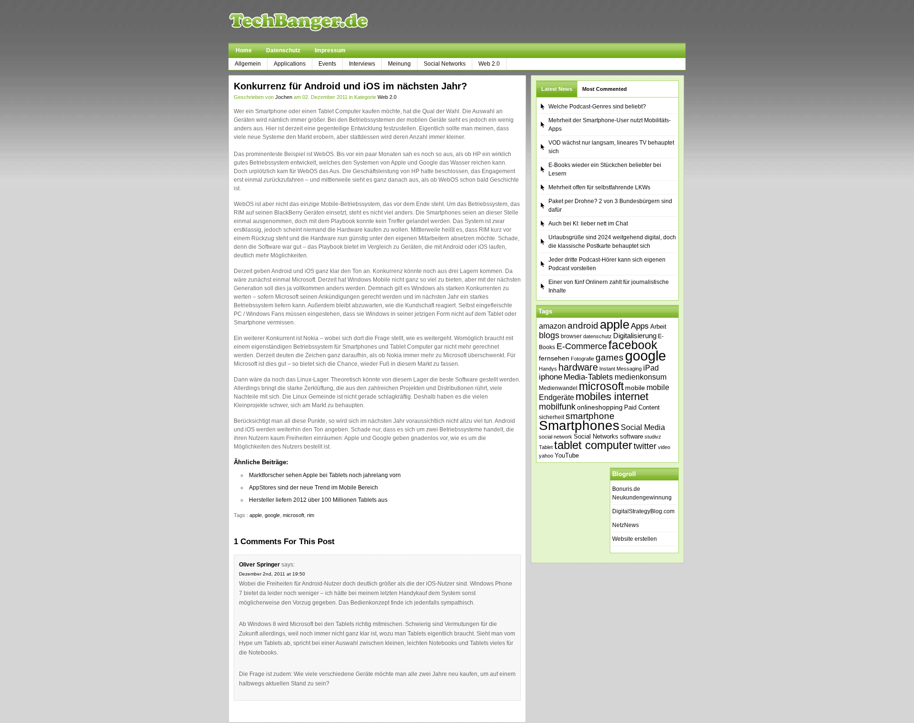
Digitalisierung (634, 336)
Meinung (399, 63)
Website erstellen (634, 539)
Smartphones (579, 425)
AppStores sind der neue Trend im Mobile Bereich (313, 487)
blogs (549, 335)
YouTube (567, 455)
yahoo (546, 456)
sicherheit (551, 417)
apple (255, 515)
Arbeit (658, 326)
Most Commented (604, 89)
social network (555, 437)
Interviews (362, 63)
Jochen (283, 97)
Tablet (546, 447)
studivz (653, 437)
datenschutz (597, 336)
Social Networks (445, 63)
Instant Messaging (620, 368)
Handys (548, 368)
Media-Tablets (588, 376)
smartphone (590, 416)
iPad (651, 367)
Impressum (330, 50)
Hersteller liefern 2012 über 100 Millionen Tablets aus (318, 500)
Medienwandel (558, 388)
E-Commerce (581, 346)
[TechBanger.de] (321, 21)
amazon (552, 326)
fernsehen (554, 358)
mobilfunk (557, 406)
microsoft (293, 515)
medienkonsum (640, 377)
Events (327, 63)
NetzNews (625, 525)
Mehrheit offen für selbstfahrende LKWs (599, 187)
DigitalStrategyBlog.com (643, 511)
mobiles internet (612, 396)
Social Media (643, 427)
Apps (640, 326)
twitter (645, 446)
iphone (550, 376)
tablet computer (593, 445)
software (631, 436)
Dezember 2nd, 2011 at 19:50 (272, 573)
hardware (578, 367)
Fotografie (582, 359)
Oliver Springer (259, 564)
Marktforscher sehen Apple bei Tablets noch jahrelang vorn (325, 475)
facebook (632, 345)
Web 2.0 (489, 63)
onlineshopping (600, 407)
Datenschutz (283, 50)
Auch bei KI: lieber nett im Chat (588, 223)
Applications (290, 63)
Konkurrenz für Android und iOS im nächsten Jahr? (350, 86)
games (610, 357)
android (582, 326)
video (664, 447)
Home (244, 50)
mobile (635, 387)
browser (571, 336)
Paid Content (642, 407)
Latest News (556, 89)
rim (310, 515)
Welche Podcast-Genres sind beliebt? (597, 106)
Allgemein (248, 63)
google (272, 515)
